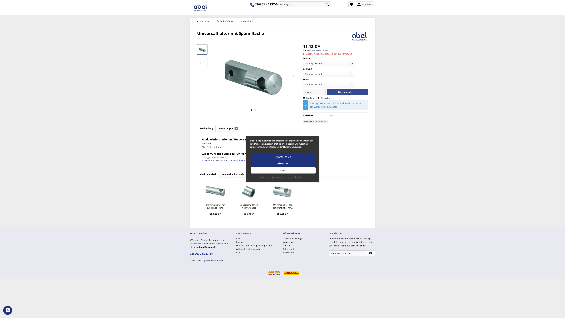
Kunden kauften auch (233, 174)
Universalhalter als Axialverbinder (249, 206)
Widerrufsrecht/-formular (248, 249)
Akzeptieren (283, 156)
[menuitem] (304, 4)
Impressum (288, 252)
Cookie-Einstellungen (292, 238)
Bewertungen (228, 128)
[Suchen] (327, 4)
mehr (283, 170)
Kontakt (240, 242)
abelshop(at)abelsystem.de (209, 260)
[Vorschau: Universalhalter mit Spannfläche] (202, 49)
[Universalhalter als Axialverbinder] (249, 191)
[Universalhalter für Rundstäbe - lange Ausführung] (215, 191)
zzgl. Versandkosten (320, 50)
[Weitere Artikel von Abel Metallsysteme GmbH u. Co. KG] (359, 36)
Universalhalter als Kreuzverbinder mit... (282, 206)
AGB (238, 252)
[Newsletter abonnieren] (370, 253)
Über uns (287, 245)
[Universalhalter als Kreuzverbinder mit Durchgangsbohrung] (282, 191)
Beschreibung (206, 128)
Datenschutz (288, 249)
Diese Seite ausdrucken (315, 121)
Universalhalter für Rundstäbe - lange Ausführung (215, 206)
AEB (238, 238)
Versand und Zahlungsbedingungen (254, 245)
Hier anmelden (345, 92)
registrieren (320, 103)
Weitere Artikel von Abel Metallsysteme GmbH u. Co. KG (231, 160)
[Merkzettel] (351, 4)
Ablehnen (283, 163)
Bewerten (325, 98)
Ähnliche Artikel (208, 174)
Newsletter (287, 242)
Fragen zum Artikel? (214, 157)
